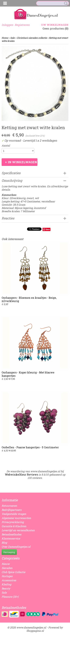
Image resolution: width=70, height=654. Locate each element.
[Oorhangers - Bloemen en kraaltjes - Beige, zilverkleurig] (35, 268)
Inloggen (7, 25)
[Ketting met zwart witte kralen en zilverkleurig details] (35, 83)
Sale (12, 37)
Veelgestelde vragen (14, 514)
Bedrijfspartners (11, 509)
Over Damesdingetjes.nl (16, 546)
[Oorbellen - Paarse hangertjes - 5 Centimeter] (35, 417)
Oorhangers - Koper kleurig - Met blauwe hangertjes (28, 374)
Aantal (6, 145)
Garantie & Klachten (14, 526)
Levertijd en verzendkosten (18, 530)
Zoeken (65, 3)
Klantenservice (11, 538)
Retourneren (9, 505)
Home (5, 37)
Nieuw (6, 564)
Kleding (6, 584)
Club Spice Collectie (13, 572)
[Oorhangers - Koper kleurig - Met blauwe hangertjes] (35, 342)
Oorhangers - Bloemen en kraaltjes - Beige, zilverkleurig (29, 299)
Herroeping (9, 552)
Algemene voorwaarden (16, 518)
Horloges (7, 576)
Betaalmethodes (11, 534)
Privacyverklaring (13, 522)
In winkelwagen (22, 162)
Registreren (22, 25)
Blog (4, 542)
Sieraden (7, 568)
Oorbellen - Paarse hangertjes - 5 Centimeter (30, 447)
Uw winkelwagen (54, 24)
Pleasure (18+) (10, 596)
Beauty (6, 588)
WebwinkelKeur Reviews (21, 474)
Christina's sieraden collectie (32, 37)
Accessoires (9, 580)
